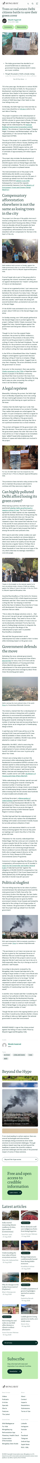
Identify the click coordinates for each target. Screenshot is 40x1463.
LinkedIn (24, 1423)
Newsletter (13, 1371)
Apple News (25, 1444)
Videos (4, 1396)
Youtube (24, 1429)
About (23, 1396)
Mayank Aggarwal (14, 20)
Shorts (4, 1408)
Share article (21, 27)
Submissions (25, 1408)
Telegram (24, 1438)
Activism (7, 1055)
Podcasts (5, 1399)
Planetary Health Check (10, 1435)
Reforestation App (8, 1432)
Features (5, 1411)
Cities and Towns (19, 1055)
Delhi (17, 22)
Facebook (24, 1435)
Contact (24, 1399)
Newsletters (25, 1405)
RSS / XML (25, 1447)
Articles (5, 1402)
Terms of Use (25, 1411)
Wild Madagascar (8, 1423)
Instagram (24, 1426)
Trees (30, 1055)
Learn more (14, 1192)
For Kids (5, 1426)
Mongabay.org (7, 1429)
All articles (8, 1343)
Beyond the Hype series (12, 1159)
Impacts (24, 1402)
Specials (5, 1405)
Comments (8, 27)
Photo (4, 705)
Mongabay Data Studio (10, 1444)
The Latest (6, 1414)
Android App (25, 1441)
